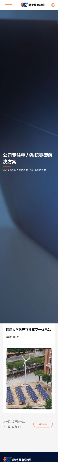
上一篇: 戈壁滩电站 (14, 421)
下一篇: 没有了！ (12, 427)
